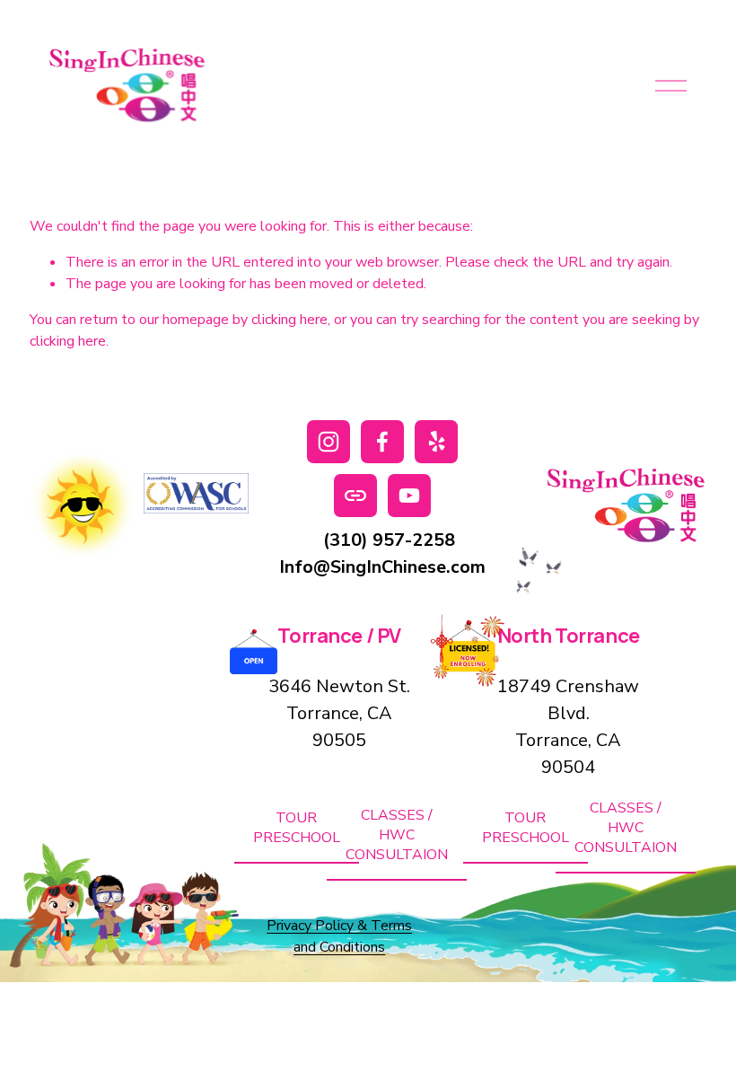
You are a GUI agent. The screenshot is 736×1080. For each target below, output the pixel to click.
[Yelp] (436, 441)
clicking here (289, 319)
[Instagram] (328, 441)
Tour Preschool (296, 827)
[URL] (355, 495)
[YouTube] (409, 495)
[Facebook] (382, 441)
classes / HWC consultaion (397, 835)
